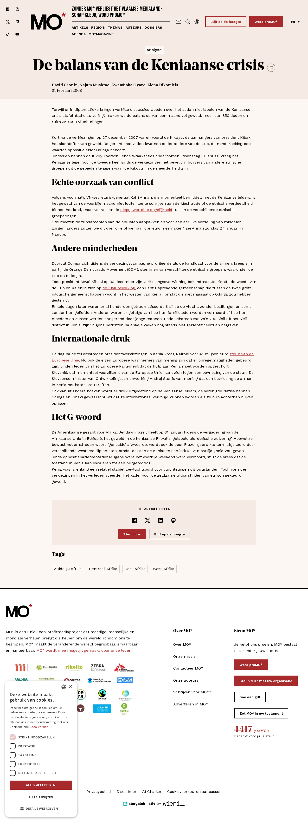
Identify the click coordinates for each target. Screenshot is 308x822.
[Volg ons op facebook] (8, 9)
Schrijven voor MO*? (192, 692)
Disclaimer (126, 791)
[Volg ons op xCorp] (8, 21)
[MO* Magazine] (48, 22)
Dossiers (153, 27)
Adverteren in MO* (190, 704)
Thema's (115, 27)
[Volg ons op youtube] (17, 34)
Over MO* (182, 644)
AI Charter (151, 791)
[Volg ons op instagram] (17, 9)
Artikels (80, 27)
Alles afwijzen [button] (40, 797)
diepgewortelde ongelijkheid (146, 209)
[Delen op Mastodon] (173, 520)
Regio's (98, 27)
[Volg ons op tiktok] (8, 34)
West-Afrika (163, 568)
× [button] (70, 686)
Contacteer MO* (188, 668)
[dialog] (41, 749)
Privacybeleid (98, 791)
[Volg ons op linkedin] (17, 21)
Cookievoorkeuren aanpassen (194, 791)
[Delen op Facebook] (134, 520)
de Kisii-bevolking (119, 288)
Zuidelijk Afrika (68, 568)
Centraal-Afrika (103, 568)
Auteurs (134, 27)
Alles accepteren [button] (41, 785)
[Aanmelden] (196, 21)
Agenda (79, 34)
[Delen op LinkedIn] (160, 520)
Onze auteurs (186, 680)
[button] (41, 808)
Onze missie (184, 656)
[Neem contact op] (178, 21)
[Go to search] (187, 21)
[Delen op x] (147, 520)
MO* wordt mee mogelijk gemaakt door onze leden (83, 650)
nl (293, 22)
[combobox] (63, 686)
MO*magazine (101, 34)
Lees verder (38, 727)
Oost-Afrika (135, 568)
